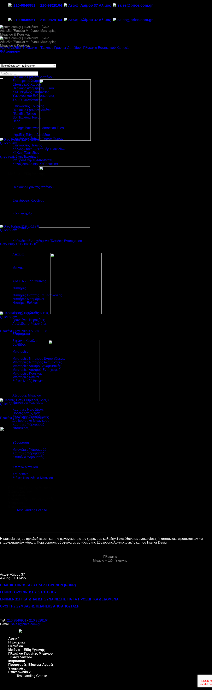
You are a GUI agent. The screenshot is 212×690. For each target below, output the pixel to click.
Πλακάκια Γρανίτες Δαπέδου (33, 77)
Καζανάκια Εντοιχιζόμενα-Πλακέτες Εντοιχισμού (47, 241)
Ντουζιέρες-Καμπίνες (27, 402)
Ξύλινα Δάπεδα (20, 657)
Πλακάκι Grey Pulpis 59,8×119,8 (23, 331)
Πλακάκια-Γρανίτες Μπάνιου (30, 653)
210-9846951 (24, 5)
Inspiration (16, 661)
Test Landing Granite (32, 676)
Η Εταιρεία (16, 63)
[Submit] (1, 78)
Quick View (8, 143)
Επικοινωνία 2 (19, 672)
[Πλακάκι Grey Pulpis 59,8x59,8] (50, 400)
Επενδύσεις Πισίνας (27, 145)
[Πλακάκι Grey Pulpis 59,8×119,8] (51, 313)
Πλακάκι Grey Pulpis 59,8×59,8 (23, 418)
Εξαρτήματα (21, 333)
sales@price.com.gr (135, 5)
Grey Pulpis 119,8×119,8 (18, 244)
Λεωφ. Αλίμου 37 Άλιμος (90, 5)
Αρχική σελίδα (10, 47)
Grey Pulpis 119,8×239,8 (18, 157)
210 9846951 (16, 620)
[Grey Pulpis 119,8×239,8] (45, 139)
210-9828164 (51, 5)
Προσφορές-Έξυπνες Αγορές (31, 664)
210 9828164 (39, 620)
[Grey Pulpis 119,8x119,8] (45, 226)
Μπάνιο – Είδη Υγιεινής (110, 560)
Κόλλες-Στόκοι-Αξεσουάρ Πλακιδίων (38, 149)
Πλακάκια (30, 47)
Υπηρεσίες (16, 668)
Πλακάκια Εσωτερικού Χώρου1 (106, 47)
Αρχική (13, 638)
